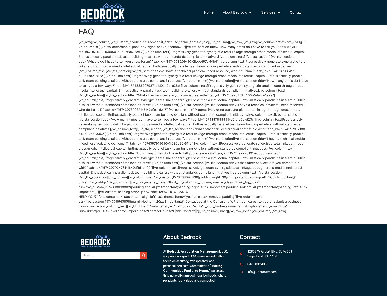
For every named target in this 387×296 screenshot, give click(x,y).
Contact (296, 12)
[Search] (143, 255)
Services (268, 12)
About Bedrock (235, 12)
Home (209, 12)
